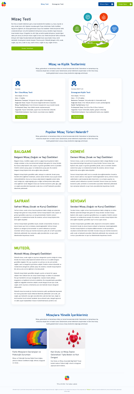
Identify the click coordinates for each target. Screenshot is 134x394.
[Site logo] (3, 4)
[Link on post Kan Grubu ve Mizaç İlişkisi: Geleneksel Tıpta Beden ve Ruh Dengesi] (67, 338)
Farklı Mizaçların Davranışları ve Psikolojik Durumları (26, 353)
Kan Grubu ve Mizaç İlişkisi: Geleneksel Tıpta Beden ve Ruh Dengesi (65, 354)
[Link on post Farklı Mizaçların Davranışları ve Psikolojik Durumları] (29, 338)
